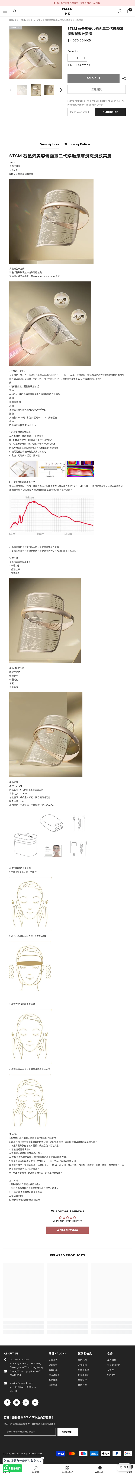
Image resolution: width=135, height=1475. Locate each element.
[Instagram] (16, 1402)
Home (12, 19)
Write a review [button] (67, 1230)
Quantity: (73, 51)
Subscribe (110, 112)
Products (25, 19)
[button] (10, 90)
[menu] (5, 11)
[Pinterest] (25, 1402)
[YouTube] (35, 1402)
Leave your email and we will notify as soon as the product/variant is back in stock (96, 102)
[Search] (15, 11)
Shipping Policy (77, 144)
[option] (35, 52)
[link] (23, 1327)
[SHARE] (123, 78)
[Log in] (120, 11)
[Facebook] (7, 1402)
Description (49, 144)
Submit (67, 1432)
